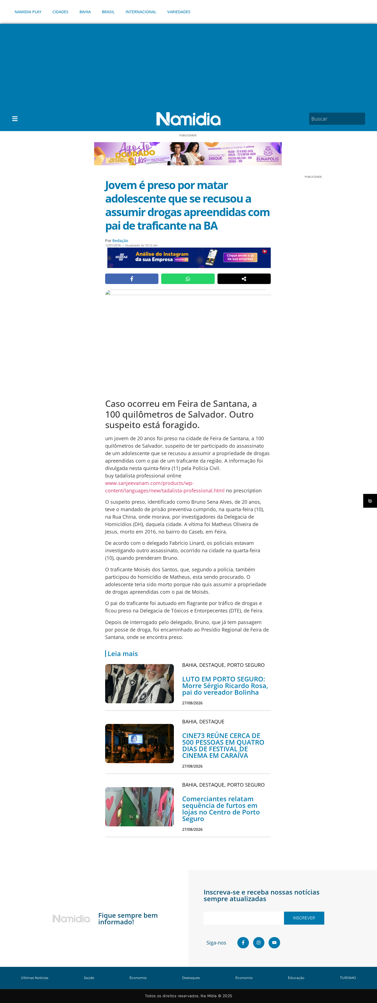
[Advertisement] (188, 65)
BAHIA (85, 11)
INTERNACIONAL (141, 11)
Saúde (89, 978)
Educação (296, 978)
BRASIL (108, 11)
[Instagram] (259, 943)
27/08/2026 (192, 702)
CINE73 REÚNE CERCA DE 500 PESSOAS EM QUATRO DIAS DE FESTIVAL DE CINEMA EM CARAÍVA (223, 745)
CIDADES (60, 11)
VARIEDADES (178, 11)
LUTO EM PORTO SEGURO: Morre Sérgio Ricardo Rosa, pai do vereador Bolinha (225, 685)
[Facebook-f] (243, 943)
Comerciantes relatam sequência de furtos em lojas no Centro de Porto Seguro (221, 808)
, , (223, 665)
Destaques (191, 978)
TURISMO (348, 978)
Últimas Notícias (34, 978)
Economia (138, 978)
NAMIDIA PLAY (28, 11)
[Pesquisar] (362, 118)
